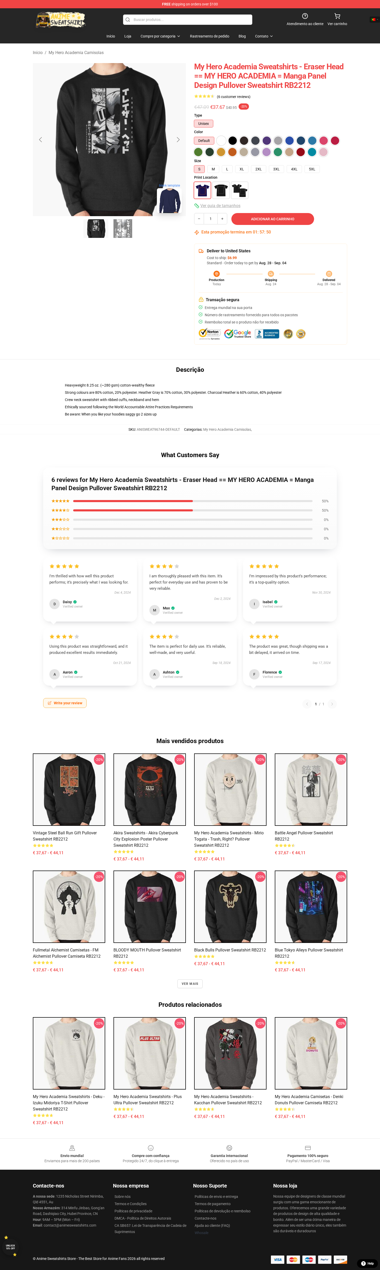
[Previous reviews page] (307, 704)
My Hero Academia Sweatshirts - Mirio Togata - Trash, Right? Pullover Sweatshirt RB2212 (229, 839)
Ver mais (190, 984)
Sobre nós (123, 1197)
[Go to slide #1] (95, 228)
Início (38, 52)
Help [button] (371, 1263)
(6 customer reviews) (233, 97)
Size (197, 161)
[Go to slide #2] (122, 228)
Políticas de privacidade (133, 1211)
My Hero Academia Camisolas (76, 52)
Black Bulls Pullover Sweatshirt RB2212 (230, 950)
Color (198, 132)
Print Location (205, 177)
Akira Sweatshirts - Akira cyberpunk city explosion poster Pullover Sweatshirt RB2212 (145, 839)
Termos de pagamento (213, 1204)
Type (198, 115)
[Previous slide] (40, 139)
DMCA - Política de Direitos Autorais (143, 1218)
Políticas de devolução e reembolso (222, 1211)
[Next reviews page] (332, 704)
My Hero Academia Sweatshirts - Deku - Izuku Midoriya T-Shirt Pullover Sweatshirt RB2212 (68, 1103)
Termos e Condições (131, 1204)
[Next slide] (177, 139)
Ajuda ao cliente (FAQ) (212, 1225)
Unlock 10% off (10, 1247)
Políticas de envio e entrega (216, 1197)
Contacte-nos (205, 1218)
